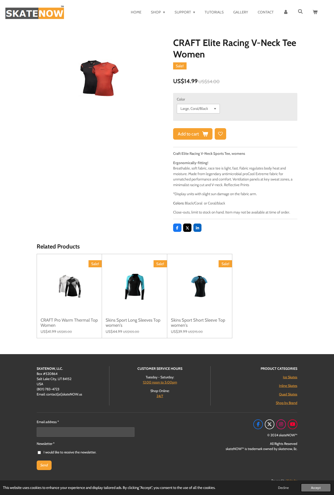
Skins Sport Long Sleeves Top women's (133, 323)
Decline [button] (283, 488)
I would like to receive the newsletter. (70, 452)
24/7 (159, 396)
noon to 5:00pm (160, 382)
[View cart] (315, 12)
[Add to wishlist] (220, 134)
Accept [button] (316, 488)
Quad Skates (288, 394)
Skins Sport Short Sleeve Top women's (198, 323)
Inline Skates (288, 385)
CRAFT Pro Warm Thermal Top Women (69, 323)
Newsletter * (46, 443)
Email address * (48, 422)
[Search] (300, 11)
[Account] (285, 12)
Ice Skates (290, 377)
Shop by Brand (286, 403)
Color (181, 99)
